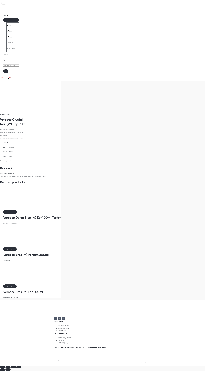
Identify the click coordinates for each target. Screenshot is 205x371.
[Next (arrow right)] (8, 369)
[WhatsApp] (63, 318)
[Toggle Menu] (11, 20)
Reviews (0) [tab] (6, 143)
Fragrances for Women (64, 327)
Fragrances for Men (63, 325)
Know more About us (64, 339)
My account (6, 60)
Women (7, 114)
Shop (4, 15)
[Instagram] (55, 318)
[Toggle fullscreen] (8, 367)
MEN (10, 25)
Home (5, 10)
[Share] (13, 367)
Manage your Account (64, 337)
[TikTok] (59, 318)
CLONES (11, 43)
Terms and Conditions (64, 344)
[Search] (5, 71)
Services (5, 54)
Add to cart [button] (10, 212)
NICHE (10, 37)
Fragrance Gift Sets (63, 328)
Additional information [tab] (9, 141)
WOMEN (11, 31)
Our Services (61, 342)
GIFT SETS (12, 49)
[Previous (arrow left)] (2, 369)
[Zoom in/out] (2, 367)
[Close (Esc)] (18, 367)
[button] (7, 15)
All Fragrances (62, 330)
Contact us (61, 340)
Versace (2, 114)
